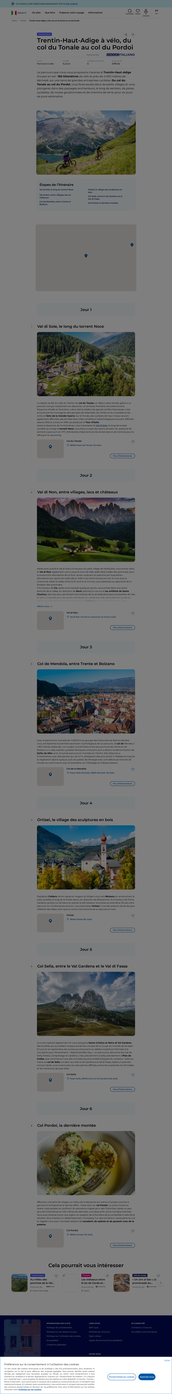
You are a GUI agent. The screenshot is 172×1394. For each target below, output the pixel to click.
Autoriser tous (147, 1377)
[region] (86, 1375)
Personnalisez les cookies (121, 1377)
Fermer (167, 1360)
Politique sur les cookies (30, 1389)
